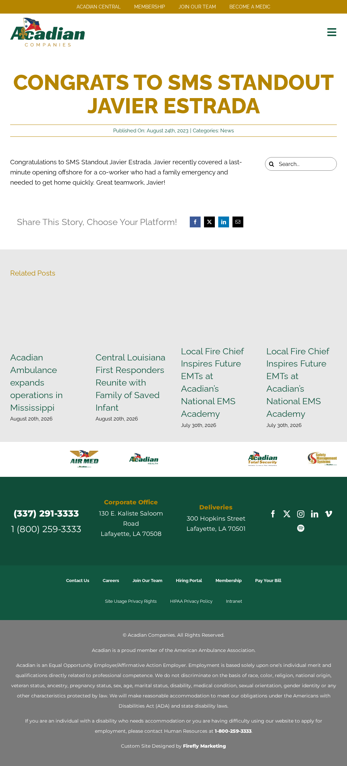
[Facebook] (195, 222)
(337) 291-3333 (46, 502)
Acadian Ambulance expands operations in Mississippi (36, 382)
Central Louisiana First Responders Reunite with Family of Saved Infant (130, 382)
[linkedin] (314, 503)
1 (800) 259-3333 (46, 518)
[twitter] (286, 503)
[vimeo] (328, 503)
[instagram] (300, 503)
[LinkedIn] (224, 222)
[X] (209, 222)
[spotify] (300, 517)
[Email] (238, 222)
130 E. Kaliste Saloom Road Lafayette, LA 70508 (131, 513)
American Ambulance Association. (215, 640)
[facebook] (273, 503)
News (227, 131)
